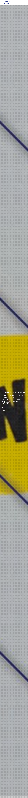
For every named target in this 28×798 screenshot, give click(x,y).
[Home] (6, 2)
